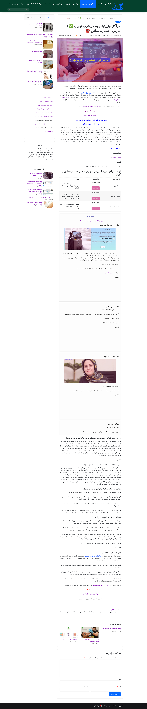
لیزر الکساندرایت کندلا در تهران (34, 4)
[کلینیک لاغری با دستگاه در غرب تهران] (48, 27)
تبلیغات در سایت (49, 131)
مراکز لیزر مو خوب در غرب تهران (90, 106)
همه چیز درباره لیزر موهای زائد (70, 639)
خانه (118, 18)
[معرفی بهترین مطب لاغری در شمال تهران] (48, 64)
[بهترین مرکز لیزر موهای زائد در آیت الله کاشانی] (48, 204)
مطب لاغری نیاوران (37, 51)
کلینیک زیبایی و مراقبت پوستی (109, 18)
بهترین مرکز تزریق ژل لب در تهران (44, 105)
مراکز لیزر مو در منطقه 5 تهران (90, 594)
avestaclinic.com (109, 273)
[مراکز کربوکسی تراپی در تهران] (48, 74)
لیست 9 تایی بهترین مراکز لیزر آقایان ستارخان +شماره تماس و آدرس (34, 183)
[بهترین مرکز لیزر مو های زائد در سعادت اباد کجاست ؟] (90, 632)
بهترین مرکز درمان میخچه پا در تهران (44, 116)
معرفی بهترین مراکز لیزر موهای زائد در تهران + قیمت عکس (35, 174)
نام (119, 679)
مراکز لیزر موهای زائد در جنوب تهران (54, 4)
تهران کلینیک (96, 706)
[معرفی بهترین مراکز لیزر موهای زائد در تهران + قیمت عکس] (48, 175)
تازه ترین (40, 17)
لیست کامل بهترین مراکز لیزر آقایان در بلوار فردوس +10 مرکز (34, 191)
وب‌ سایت (86, 686)
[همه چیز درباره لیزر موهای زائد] (68, 632)
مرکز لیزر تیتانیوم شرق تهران (100, 585)
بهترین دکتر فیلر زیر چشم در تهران (44, 112)
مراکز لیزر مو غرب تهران (88, 4)
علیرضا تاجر (116, 35)
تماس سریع (95, 188)
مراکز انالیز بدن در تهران (47, 97)
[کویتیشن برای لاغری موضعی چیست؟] (48, 84)
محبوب (50, 17)
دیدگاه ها (29, 17)
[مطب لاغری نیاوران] (48, 54)
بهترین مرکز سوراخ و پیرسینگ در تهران (43, 124)
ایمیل (119, 686)
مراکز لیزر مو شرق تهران (72, 4)
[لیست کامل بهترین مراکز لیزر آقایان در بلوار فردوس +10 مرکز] (48, 192)
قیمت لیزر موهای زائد (90, 115)
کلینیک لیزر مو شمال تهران (104, 4)
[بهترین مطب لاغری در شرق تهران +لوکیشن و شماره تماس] (48, 44)
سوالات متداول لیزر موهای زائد (16, 4)
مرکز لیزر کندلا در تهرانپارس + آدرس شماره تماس (40, 197)
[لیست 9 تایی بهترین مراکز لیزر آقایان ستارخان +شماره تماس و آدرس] (48, 183)
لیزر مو (99, 18)
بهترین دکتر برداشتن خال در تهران (45, 109)
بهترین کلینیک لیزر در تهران (46, 101)
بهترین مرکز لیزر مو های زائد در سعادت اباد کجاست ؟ (90, 220)
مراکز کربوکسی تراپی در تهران (34, 71)
